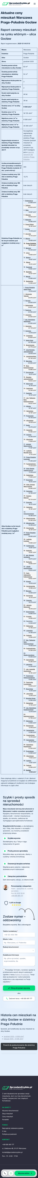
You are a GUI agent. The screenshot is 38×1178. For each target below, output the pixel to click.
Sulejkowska (30, 546)
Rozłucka (29, 562)
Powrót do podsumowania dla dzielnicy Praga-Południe (19, 1046)
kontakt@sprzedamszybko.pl (12, 1152)
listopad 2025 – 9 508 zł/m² (13, 1039)
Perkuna (28, 765)
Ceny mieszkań (7, 1116)
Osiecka (28, 434)
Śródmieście (29, 200)
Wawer (28, 262)
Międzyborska (30, 518)
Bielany (28, 257)
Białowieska (29, 305)
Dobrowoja (29, 721)
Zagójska (29, 393)
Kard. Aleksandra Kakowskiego (28, 574)
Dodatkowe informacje (11, 955)
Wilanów (28, 215)
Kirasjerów (29, 480)
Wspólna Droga (30, 698)
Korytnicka (29, 595)
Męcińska (29, 361)
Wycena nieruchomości (10, 1111)
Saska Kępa (29, 340)
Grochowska (30, 528)
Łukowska (29, 664)
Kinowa (28, 581)
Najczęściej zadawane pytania (12, 1128)
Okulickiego (30, 756)
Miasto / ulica (7, 939)
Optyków (28, 331)
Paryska (27, 300)
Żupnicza (28, 310)
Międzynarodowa (29, 655)
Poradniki (5, 1119)
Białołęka (29, 272)
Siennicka (28, 326)
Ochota (27, 229)
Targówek (29, 267)
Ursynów (28, 234)
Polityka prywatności (9, 1134)
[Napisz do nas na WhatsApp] (11, 1173)
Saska (28, 425)
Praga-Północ (29, 224)
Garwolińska (30, 660)
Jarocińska (29, 693)
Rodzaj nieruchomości (11, 947)
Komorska (29, 491)
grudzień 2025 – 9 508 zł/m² (14, 1036)
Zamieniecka (30, 730)
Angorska (28, 315)
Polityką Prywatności (22, 974)
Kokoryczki (29, 383)
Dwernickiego (30, 612)
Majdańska (29, 703)
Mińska (28, 406)
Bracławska (29, 725)
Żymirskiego (30, 751)
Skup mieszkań (7, 1114)
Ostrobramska (30, 586)
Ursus (28, 253)
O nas (4, 1131)
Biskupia (28, 591)
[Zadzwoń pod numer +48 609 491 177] (4, 1173)
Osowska (29, 502)
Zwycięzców (30, 372)
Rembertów (29, 281)
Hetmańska (29, 411)
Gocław (28, 770)
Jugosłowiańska (31, 356)
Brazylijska (29, 689)
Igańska (28, 760)
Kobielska (29, 507)
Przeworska (29, 416)
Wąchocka (29, 439)
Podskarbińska (31, 648)
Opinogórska (30, 740)
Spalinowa (29, 388)
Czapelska (29, 335)
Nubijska (29, 550)
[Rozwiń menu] (33, 3)
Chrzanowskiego (29, 513)
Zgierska (29, 600)
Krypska (28, 616)
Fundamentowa (31, 464)
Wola (26, 210)
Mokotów (28, 219)
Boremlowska (30, 345)
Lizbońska (29, 630)
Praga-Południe (31, 243)
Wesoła (28, 276)
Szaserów (29, 430)
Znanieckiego (30, 735)
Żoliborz (28, 205)
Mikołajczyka (30, 523)
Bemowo (28, 248)
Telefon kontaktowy (10, 931)
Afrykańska (29, 420)
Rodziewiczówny (29, 716)
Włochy (27, 238)
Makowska (29, 626)
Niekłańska (29, 475)
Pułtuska (29, 635)
